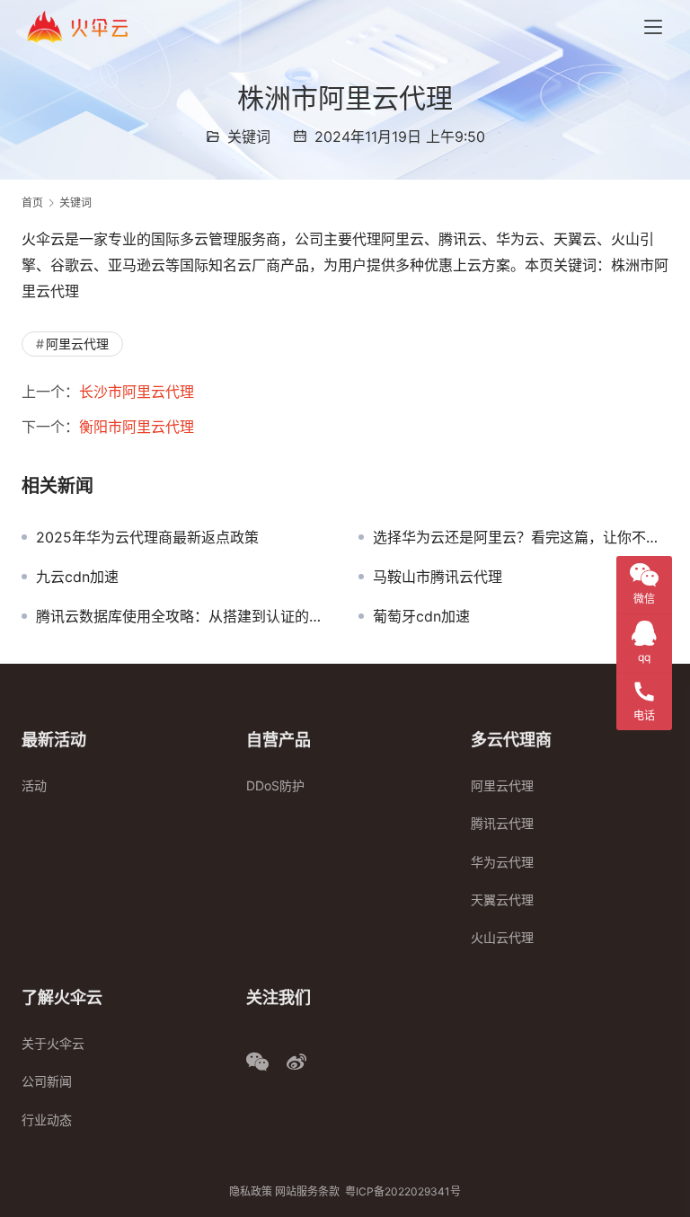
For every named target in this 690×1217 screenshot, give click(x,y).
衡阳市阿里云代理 (136, 427)
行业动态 (47, 1119)
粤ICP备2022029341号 (403, 1191)
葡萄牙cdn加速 (421, 616)
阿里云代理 (77, 343)
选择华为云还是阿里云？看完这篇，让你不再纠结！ (520, 537)
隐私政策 (250, 1191)
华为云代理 (502, 861)
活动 (34, 785)
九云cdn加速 (77, 577)
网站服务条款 (307, 1191)
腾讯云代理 (502, 823)
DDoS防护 (275, 785)
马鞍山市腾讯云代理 (437, 577)
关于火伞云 (53, 1043)
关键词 (248, 137)
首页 (32, 202)
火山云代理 (502, 937)
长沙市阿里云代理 (136, 392)
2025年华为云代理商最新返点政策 (147, 537)
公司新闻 (47, 1081)
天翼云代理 (502, 899)
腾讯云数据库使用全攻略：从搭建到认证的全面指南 (184, 616)
